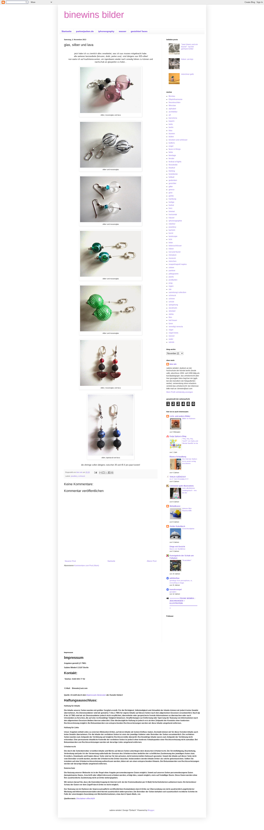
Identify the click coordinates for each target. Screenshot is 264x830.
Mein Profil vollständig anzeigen (179, 392)
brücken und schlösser (178, 140)
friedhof (172, 168)
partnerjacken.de (85, 31)
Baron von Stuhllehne (177, 549)
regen (171, 286)
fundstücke (173, 174)
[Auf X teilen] (106, 472)
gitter (171, 187)
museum (172, 258)
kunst (171, 233)
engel (171, 146)
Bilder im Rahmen (188, 418)
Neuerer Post (70, 561)
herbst (171, 205)
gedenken (173, 180)
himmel (172, 211)
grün (170, 193)
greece (171, 190)
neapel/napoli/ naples (178, 264)
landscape (173, 236)
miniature (172, 255)
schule (171, 302)
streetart (172, 311)
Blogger (151, 810)
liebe (171, 243)
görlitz (171, 196)
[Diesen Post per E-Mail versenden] (100, 472)
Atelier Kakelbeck (177, 526)
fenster (171, 158)
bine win (172, 364)
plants (171, 277)
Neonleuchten (174, 102)
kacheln (172, 230)
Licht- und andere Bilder (180, 416)
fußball (171, 177)
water (171, 339)
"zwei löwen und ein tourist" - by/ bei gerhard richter (189, 46)
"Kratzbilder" (186, 560)
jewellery (74, 476)
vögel (171, 330)
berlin (171, 127)
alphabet (172, 109)
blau (170, 130)
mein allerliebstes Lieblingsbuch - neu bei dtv (189, 490)
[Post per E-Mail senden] (95, 472)
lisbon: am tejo (187, 59)
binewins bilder (94, 15)
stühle (171, 314)
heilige (171, 202)
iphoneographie (175, 221)
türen (171, 323)
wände (171, 342)
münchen (172, 261)
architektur (173, 112)
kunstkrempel (176, 589)
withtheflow (174, 578)
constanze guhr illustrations (182, 486)
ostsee (171, 267)
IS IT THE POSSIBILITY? (179, 479)
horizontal (173, 214)
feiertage (172, 155)
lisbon (171, 249)
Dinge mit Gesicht (177, 547)
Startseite (67, 31)
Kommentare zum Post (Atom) (86, 565)
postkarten (173, 280)
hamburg (172, 199)
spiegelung (173, 305)
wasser (122, 31)
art (170, 115)
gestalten (173, 592)
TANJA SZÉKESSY (178, 477)
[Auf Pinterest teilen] (112, 472)
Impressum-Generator (96, 695)
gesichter (172, 183)
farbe (171, 152)
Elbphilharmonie (175, 99)
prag (170, 283)
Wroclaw (172, 105)
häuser (171, 218)
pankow (172, 270)
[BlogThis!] (103, 472)
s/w (170, 289)
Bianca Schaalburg (178, 457)
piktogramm (173, 274)
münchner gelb (187, 74)
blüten (171, 137)
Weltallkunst (175, 506)
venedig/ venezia (176, 327)
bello (171, 124)
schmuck (81, 476)
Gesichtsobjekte (188, 529)
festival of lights (175, 162)
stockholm (173, 308)
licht (170, 239)
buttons (172, 143)
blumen (172, 134)
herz (170, 208)
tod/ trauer (173, 320)
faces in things (175, 149)
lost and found (174, 252)
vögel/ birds (173, 333)
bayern (171, 121)
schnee (172, 299)
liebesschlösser (175, 246)
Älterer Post (151, 561)
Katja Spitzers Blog (178, 436)
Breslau (172, 96)
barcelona (173, 118)
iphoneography (106, 31)
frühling (172, 171)
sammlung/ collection (177, 292)
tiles (170, 317)
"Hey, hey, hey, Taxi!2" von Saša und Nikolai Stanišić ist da (190, 441)
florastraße (173, 165)
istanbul (172, 224)
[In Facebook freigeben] (109, 472)
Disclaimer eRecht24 (85, 798)
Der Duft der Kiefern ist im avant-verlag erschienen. (189, 461)
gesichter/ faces (139, 31)
